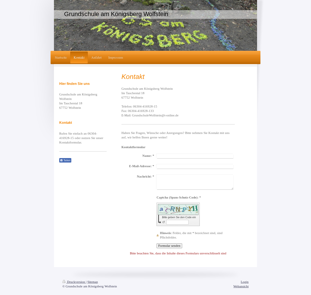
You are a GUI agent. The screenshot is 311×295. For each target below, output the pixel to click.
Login (245, 282)
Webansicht (241, 286)
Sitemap (92, 282)
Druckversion (76, 282)
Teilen (66, 160)
